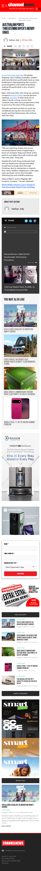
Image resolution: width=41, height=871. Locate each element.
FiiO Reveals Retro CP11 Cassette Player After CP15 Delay (27, 681)
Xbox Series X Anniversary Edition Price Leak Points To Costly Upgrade (27, 653)
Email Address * (9, 553)
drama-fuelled (17, 95)
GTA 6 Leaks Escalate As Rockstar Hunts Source (25, 623)
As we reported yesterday (12, 75)
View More (6, 701)
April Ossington (33, 642)
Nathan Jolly (18, 209)
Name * (6, 544)
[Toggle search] (6, 6)
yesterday (13, 98)
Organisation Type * (10, 563)
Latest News (12, 18)
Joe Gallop (31, 627)
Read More (6, 826)
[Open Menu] (3, 6)
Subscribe (20, 574)
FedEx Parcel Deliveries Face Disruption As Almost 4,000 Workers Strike (27, 637)
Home (4, 18)
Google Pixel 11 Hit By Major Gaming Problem (27, 667)
